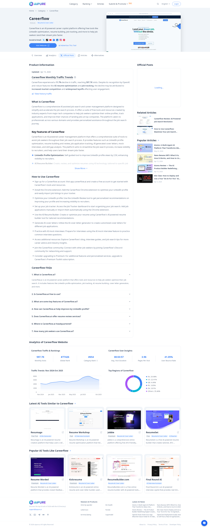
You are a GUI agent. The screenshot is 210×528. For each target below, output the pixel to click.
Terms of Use (163, 525)
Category (73, 4)
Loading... (159, 87)
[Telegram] (39, 515)
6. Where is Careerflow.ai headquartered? (52, 323)
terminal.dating (86, 515)
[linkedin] (57, 40)
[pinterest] (64, 40)
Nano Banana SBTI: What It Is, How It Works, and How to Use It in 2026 (169, 506)
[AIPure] (37, 4)
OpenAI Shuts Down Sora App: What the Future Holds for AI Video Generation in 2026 (144, 516)
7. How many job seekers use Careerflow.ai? (53, 331)
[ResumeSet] (162, 419)
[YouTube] (35, 515)
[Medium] (43, 515)
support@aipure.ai (35, 509)
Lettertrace (84, 510)
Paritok (107, 510)
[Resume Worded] (47, 467)
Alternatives (99, 55)
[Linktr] (48, 515)
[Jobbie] (124, 419)
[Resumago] (47, 419)
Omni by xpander (86, 505)
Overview (38, 55)
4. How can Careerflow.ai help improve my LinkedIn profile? (60, 309)
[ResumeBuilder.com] (124, 467)
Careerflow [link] (53, 11)
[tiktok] (47, 40)
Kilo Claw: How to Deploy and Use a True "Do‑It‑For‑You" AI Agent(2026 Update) (169, 511)
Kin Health (108, 505)
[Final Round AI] (162, 467)
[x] (43, 40)
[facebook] (54, 40)
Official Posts (68, 55)
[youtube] (50, 40)
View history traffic (43, 93)
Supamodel (109, 515)
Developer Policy (175, 525)
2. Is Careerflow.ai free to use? (46, 294)
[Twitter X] (30, 515)
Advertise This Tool (68, 45)
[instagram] (60, 40)
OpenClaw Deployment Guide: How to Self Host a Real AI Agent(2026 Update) (169, 516)
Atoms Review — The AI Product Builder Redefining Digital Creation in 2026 (144, 511)
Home (31, 11)
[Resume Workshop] (85, 419)
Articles (100, 4)
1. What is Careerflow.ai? (44, 274)
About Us (142, 525)
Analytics (52, 55)
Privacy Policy (152, 525)
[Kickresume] (85, 467)
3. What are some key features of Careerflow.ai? (55, 301)
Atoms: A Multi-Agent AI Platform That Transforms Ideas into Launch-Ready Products (143, 506)
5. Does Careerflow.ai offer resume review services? (56, 316)
